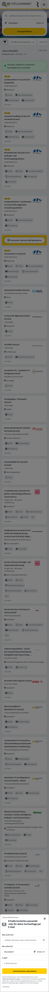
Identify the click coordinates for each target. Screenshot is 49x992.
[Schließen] (45, 918)
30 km (39, 951)
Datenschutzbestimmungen (11, 979)
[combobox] (22, 940)
